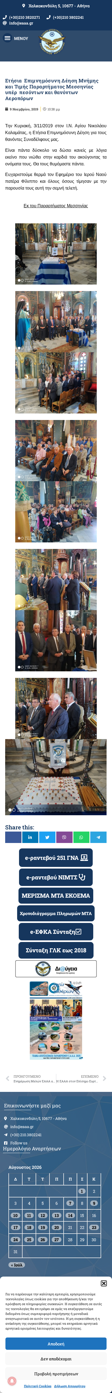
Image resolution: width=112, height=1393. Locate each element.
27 (56, 1239)
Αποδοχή (56, 1343)
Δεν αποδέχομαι (56, 1358)
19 (43, 1227)
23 (94, 1227)
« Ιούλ (16, 1265)
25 (29, 1239)
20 (56, 1227)
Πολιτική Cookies (37, 1386)
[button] (104, 1283)
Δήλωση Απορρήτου (69, 1386)
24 (15, 1239)
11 (29, 1215)
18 (29, 1227)
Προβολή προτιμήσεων (56, 1373)
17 (16, 1227)
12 (43, 1215)
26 (43, 1239)
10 (15, 1215)
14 (70, 1215)
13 (57, 1215)
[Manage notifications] (12, 1381)
